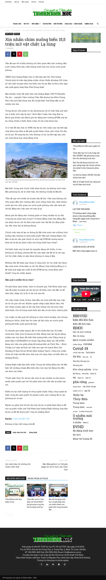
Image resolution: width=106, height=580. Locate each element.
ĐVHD (78, 426)
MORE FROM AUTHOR (38, 478)
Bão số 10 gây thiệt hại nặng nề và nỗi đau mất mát (86, 183)
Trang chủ (17, 24)
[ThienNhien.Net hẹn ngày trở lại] (14, 490)
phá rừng (80, 381)
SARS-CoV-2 (78, 391)
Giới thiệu (8, 2)
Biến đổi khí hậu (82, 323)
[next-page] (11, 514)
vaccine (89, 407)
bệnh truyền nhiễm (83, 340)
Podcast (41, 2)
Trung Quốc (79, 407)
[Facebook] (7, 54)
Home (7, 30)
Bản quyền (25, 2)
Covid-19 (80, 348)
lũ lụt (95, 369)
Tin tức (26, 24)
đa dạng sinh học (83, 430)
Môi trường (58, 24)
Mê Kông (76, 373)
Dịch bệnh (90, 352)
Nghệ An (81, 378)
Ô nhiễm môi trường (82, 417)
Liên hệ (33, 2)
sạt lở (87, 390)
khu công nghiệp (82, 369)
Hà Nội (77, 356)
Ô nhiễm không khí (85, 411)
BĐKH (78, 328)
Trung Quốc (79, 403)
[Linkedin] (47, 564)
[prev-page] (6, 514)
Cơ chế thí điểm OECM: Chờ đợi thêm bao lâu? (86, 176)
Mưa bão (85, 374)
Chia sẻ (77, 232)
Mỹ (74, 377)
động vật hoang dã (82, 438)
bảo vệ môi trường (82, 332)
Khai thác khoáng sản (81, 361)
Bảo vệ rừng (78, 336)
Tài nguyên (47, 24)
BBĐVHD (80, 315)
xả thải (75, 411)
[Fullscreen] (98, 299)
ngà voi (88, 378)
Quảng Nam (77, 387)
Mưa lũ (93, 373)
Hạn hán (85, 357)
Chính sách (89, 24)
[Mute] (94, 299)
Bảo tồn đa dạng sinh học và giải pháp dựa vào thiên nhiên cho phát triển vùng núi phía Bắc (58, 504)
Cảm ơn (16, 2)
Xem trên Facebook (79, 229)
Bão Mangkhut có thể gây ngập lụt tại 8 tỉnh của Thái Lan (54, 467)
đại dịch (77, 434)
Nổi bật (17, 34)
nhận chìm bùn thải (19, 432)
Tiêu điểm (35, 24)
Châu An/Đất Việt (21, 418)
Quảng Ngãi (33, 432)
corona (87, 344)
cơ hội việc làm (78, 352)
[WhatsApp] (25, 54)
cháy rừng (77, 344)
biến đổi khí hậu (83, 319)
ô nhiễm (77, 422)
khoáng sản (78, 365)
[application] (86, 294)
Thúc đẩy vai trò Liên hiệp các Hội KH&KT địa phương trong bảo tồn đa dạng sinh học (86, 156)
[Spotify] (59, 564)
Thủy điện (80, 399)
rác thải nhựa (89, 386)
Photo (79, 225)
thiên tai (78, 395)
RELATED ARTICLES (16, 478)
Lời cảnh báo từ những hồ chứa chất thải (17, 465)
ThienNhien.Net (86, 202)
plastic (91, 382)
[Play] (74, 299)
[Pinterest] (19, 54)
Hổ (91, 357)
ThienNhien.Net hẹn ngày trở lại (86, 147)
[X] (13, 54)
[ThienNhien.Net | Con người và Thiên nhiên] (53, 12)
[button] (98, 24)
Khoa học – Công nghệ (73, 24)
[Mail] (53, 564)
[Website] (65, 564)
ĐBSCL (86, 422)
